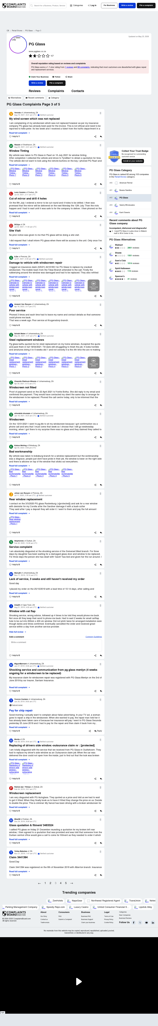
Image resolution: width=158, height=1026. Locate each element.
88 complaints (84, 67)
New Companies (124, 915)
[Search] (47, 5)
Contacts (77, 91)
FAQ (60, 916)
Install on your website (133, 161)
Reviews (34, 91)
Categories (78, 5)
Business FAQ (86, 916)
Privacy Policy (108, 919)
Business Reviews (125, 918)
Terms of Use (108, 916)
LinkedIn (153, 922)
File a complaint (56, 83)
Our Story (43, 916)
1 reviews (69, 67)
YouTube (146, 922)
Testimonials (44, 922)
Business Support (87, 919)
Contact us (44, 919)
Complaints (56, 91)
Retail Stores (120, 177)
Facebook (133, 922)
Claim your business (88, 922)
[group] (15, 98)
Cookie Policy (108, 922)
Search (31, 6)
